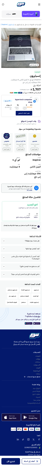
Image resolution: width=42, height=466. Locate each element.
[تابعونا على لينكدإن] (18, 439)
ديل (34, 85)
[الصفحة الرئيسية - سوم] (21, 4)
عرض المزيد (34, 149)
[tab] (31, 14)
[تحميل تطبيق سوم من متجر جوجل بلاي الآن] (28, 323)
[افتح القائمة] (39, 4)
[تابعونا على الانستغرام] (28, 439)
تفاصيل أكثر (29, 190)
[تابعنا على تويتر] (33, 439)
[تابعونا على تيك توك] (23, 439)
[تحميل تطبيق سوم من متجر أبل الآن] (36, 323)
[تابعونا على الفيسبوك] (39, 439)
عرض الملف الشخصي (24, 113)
